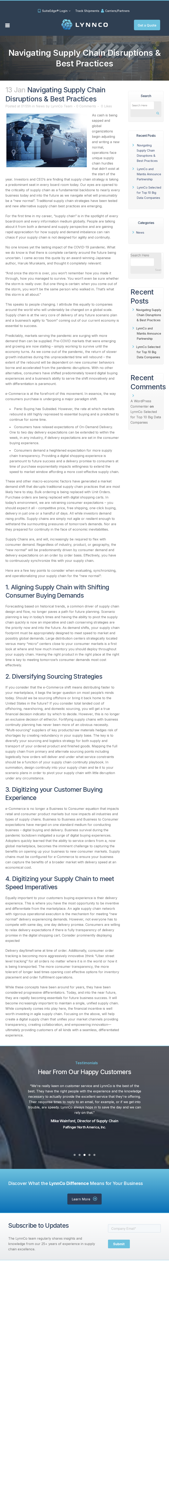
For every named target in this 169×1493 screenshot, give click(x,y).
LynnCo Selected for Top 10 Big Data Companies (149, 192)
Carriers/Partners (117, 11)
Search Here (139, 255)
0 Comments (86, 106)
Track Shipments (87, 11)
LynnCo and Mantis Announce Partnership (149, 174)
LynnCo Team (61, 106)
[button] (147, 25)
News (40, 106)
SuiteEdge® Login (55, 11)
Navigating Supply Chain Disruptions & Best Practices (148, 315)
